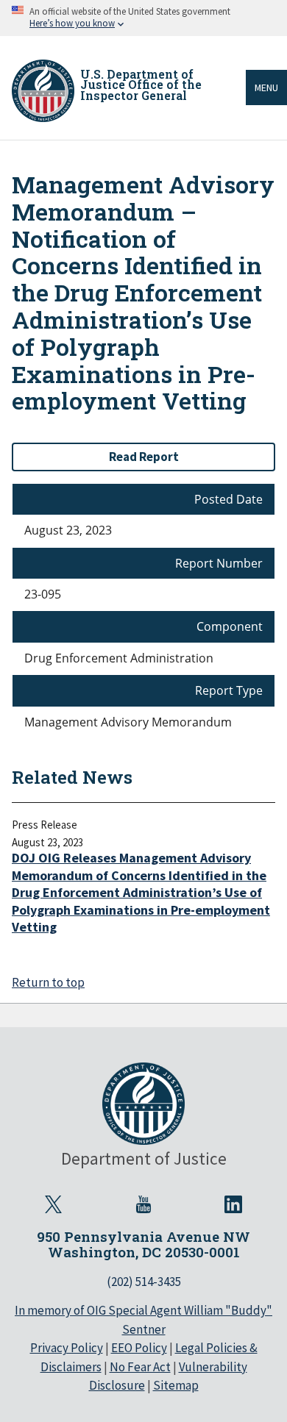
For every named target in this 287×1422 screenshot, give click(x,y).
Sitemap (176, 1385)
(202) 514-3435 (144, 1281)
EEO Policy (139, 1348)
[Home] (43, 91)
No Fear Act (140, 1367)
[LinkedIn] (233, 1204)
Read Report (144, 457)
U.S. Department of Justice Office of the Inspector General (141, 84)
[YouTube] (143, 1204)
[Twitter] (53, 1204)
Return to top (48, 982)
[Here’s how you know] (143, 18)
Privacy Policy (66, 1348)
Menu (266, 87)
